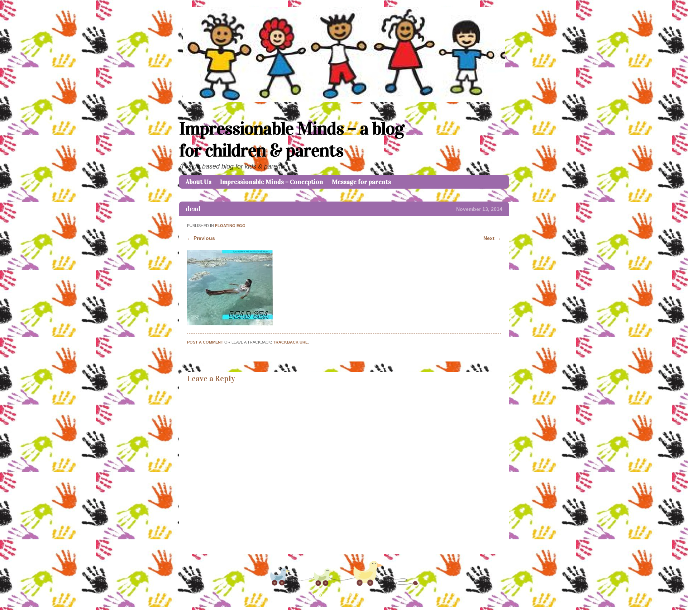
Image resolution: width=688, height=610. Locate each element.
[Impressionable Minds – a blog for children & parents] (344, 100)
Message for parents (361, 182)
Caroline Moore (392, 594)
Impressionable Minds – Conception (271, 182)
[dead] (230, 324)
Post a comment (205, 342)
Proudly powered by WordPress (310, 594)
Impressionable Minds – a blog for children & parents (291, 139)
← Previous (201, 238)
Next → (492, 238)
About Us (198, 182)
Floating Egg (230, 225)
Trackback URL (290, 342)
